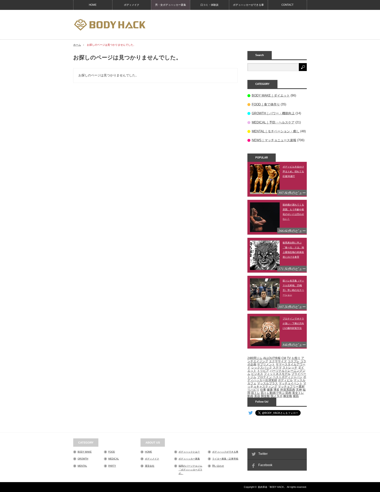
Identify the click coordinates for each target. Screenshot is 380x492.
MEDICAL (113, 458)
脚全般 (265, 396)
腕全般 (287, 396)
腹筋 (296, 396)
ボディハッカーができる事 (248, 4)
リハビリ (253, 389)
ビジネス (257, 373)
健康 (270, 389)
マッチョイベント (290, 383)
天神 (299, 389)
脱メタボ (276, 396)
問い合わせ (218, 466)
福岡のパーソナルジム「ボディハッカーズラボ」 (190, 470)
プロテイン (264, 377)
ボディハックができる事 (225, 451)
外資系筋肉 (287, 389)
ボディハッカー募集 (189, 458)
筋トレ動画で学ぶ (273, 392)
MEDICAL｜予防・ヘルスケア (273, 122)
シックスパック (261, 367)
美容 (257, 396)
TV (289, 358)
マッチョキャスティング (276, 385)
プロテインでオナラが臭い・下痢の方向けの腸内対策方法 (293, 323)
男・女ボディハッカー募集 (170, 4)
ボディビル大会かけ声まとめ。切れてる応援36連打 (293, 171)
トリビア (263, 370)
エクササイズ (278, 361)
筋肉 (288, 392)
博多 (276, 389)
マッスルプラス (267, 383)
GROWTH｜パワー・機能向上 (273, 113)
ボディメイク (131, 4)
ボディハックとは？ (189, 451)
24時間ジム (254, 358)
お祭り (296, 358)
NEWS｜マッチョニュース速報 (274, 140)
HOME (93, 4)
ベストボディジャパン (287, 377)
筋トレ (255, 392)
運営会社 (149, 466)
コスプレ (293, 361)
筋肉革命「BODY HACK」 (272, 487)
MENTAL (82, 466)
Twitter (263, 453)
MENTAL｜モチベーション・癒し (275, 131)
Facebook (265, 465)
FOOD (111, 451)
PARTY (112, 466)
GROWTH (83, 458)
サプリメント (266, 364)
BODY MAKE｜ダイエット (271, 95)
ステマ (277, 367)
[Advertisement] (235, 24)
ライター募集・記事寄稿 (225, 458)
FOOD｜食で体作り (266, 104)
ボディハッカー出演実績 (276, 378)
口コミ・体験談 (209, 4)
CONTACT (287, 4)
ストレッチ (289, 367)
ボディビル (285, 380)
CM (283, 358)
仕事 (263, 389)
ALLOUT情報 (272, 358)
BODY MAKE (85, 451)
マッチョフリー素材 (291, 386)
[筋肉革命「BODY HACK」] (109, 25)
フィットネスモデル (277, 373)
